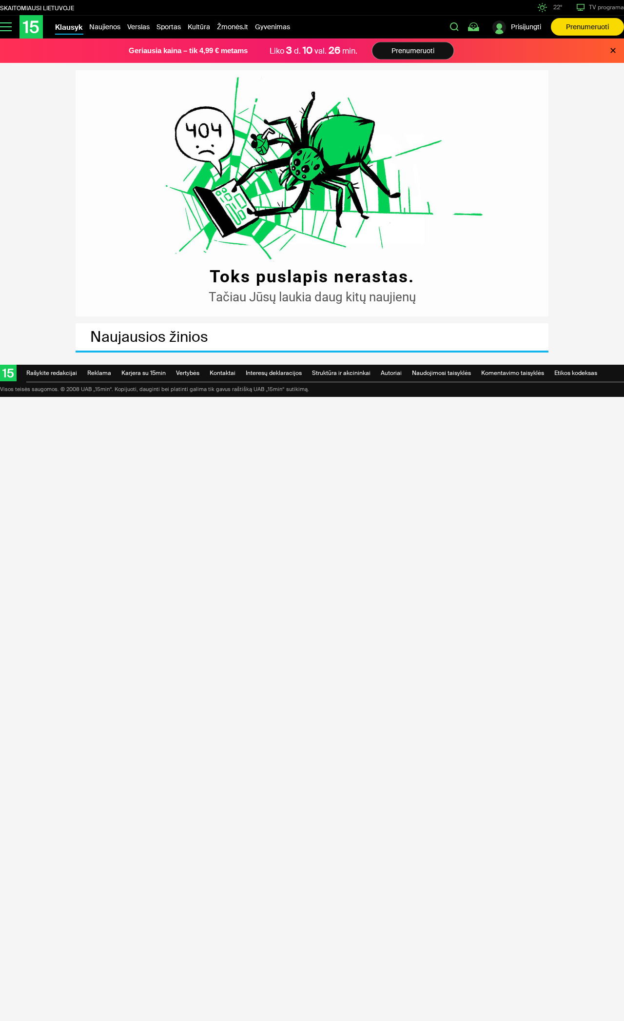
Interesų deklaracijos (274, 373)
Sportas (168, 26)
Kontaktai (222, 373)
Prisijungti (526, 26)
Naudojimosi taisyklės (441, 373)
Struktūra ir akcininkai (341, 373)
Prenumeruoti (587, 26)
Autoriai (391, 373)
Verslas (138, 26)
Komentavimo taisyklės (512, 373)
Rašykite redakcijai (51, 373)
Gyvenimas (272, 26)
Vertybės (187, 373)
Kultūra (199, 26)
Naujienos (104, 26)
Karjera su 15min (143, 373)
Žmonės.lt (232, 26)
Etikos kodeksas (575, 373)
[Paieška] (454, 26)
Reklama (99, 373)
